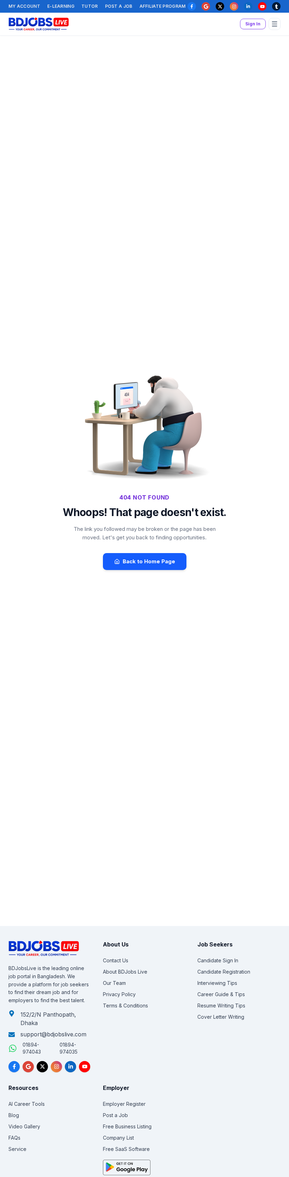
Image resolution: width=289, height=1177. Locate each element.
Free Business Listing (127, 1126)
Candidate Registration (223, 972)
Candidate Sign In (217, 960)
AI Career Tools (26, 1104)
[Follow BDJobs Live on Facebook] (14, 1066)
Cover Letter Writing (220, 1017)
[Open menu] (275, 24)
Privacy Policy (119, 994)
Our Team (114, 983)
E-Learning (60, 6)
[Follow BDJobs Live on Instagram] (56, 1066)
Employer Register (124, 1104)
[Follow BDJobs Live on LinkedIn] (70, 1066)
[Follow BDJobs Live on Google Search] (28, 1066)
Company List (118, 1138)
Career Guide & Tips (221, 994)
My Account (24, 6)
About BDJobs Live (125, 972)
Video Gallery (24, 1126)
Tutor (89, 6)
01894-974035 (69, 1048)
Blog (13, 1115)
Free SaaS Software (126, 1149)
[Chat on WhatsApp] (12, 1048)
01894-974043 (32, 1048)
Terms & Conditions (125, 1006)
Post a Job (119, 6)
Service (17, 1149)
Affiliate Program (163, 6)
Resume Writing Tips (221, 1006)
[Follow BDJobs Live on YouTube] (84, 1066)
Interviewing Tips (217, 983)
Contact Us (115, 960)
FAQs (14, 1138)
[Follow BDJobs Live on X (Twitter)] (42, 1066)
